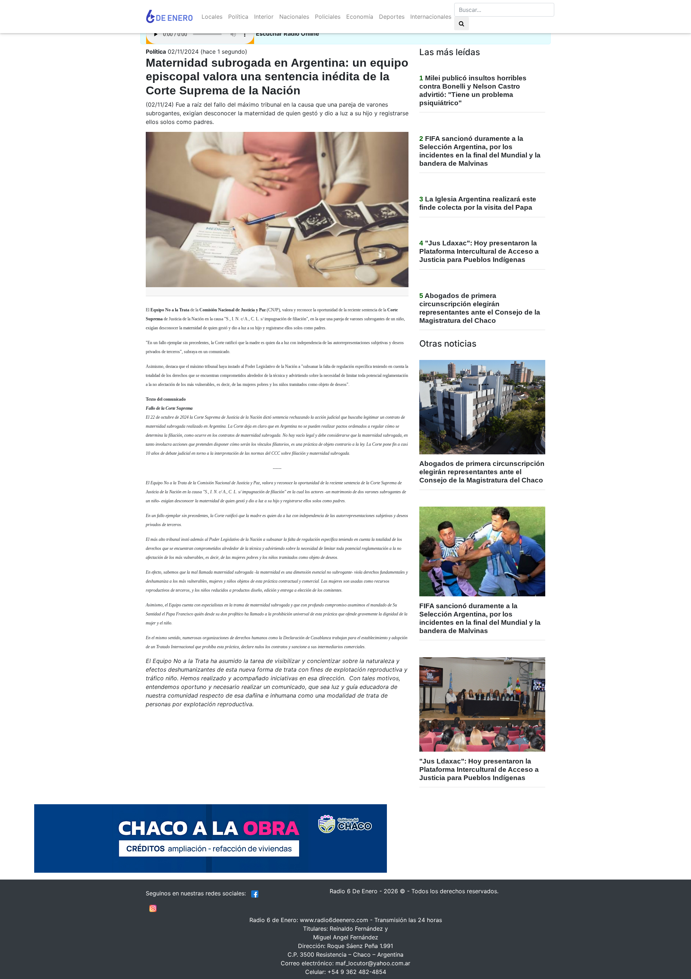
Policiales (327, 16)
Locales (212, 16)
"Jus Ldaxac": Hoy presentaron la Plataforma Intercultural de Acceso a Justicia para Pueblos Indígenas (479, 251)
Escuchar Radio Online (287, 33)
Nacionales (294, 16)
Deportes (392, 16)
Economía (359, 16)
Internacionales (430, 16)
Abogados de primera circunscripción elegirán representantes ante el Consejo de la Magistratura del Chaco (482, 472)
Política (238, 16)
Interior (264, 16)
